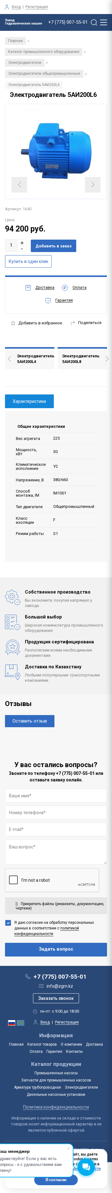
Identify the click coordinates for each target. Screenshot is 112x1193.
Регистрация (37, 7)
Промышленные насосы (56, 1073)
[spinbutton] (11, 245)
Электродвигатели (24, 62)
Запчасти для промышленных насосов (56, 1080)
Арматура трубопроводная (37, 1087)
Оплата (36, 1051)
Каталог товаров (42, 1044)
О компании (71, 1044)
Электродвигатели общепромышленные (44, 73)
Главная (15, 41)
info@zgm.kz (60, 986)
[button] (22, 242)
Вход (16, 7)
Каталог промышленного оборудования (43, 52)
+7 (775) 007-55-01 (68, 22)
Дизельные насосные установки (56, 1094)
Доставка (94, 1044)
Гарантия (54, 1051)
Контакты (74, 1051)
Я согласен (56, 1179)
